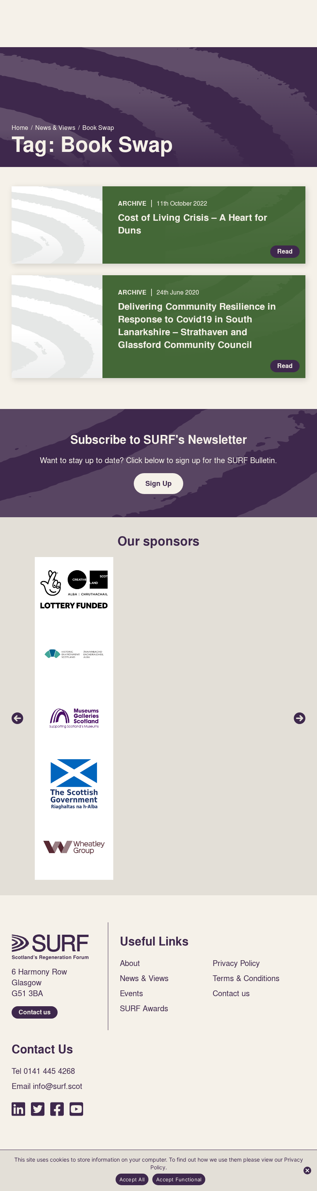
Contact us (35, 1012)
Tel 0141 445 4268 (43, 1070)
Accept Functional (178, 1179)
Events (131, 993)
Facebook (57, 1109)
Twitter (37, 1109)
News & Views (144, 978)
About (130, 963)
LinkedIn (18, 1109)
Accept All (132, 1179)
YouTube (76, 1109)
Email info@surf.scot (47, 1085)
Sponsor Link (74, 589)
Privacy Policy (236, 963)
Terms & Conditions (246, 978)
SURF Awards (144, 1008)
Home (50, 947)
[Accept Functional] (307, 1170)
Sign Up (158, 483)
